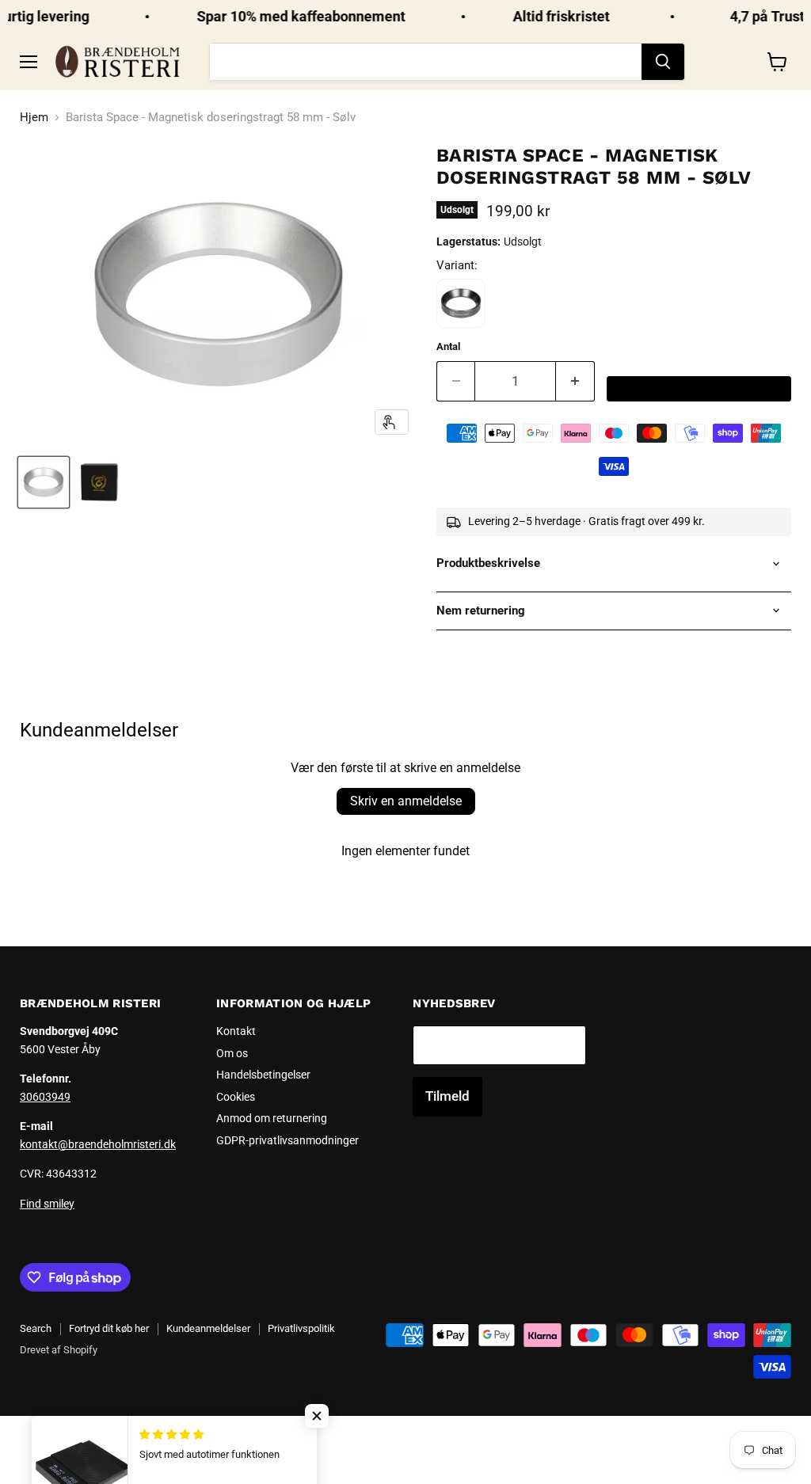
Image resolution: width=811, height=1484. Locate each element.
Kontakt (236, 1031)
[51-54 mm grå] (460, 303)
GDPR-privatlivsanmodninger (287, 1140)
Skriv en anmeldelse (406, 801)
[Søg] (663, 62)
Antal (448, 346)
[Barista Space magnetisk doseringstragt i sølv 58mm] (43, 482)
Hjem (34, 117)
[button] (317, 1416)
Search (35, 1328)
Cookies (235, 1096)
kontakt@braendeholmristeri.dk (98, 1144)
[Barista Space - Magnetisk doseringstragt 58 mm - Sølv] (99, 482)
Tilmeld (447, 1096)
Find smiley (47, 1203)
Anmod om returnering (271, 1118)
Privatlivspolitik (301, 1328)
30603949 (45, 1096)
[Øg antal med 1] (575, 381)
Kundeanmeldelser (208, 1328)
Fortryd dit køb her (109, 1328)
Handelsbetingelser (263, 1074)
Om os (232, 1053)
